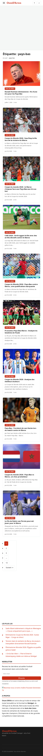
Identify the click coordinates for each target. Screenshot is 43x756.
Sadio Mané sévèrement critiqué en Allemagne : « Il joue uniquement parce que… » (23, 629)
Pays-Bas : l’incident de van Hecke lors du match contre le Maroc (20, 429)
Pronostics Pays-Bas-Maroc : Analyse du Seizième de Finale (21, 331)
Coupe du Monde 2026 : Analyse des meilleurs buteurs (19, 380)
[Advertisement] (21, 28)
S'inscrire (21, 678)
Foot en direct (10, 88)
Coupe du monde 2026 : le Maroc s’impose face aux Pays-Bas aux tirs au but (20, 189)
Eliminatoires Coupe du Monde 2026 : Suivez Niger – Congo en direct (22, 636)
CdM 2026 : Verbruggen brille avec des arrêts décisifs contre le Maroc (21, 236)
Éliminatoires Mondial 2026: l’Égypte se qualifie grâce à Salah (23, 648)
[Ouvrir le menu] (4, 3)
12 (7, 563)
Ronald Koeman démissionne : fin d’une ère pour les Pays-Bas (21, 93)
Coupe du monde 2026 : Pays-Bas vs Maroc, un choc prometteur (19, 475)
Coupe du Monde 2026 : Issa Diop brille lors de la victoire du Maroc (21, 139)
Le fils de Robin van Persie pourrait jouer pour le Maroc (19, 522)
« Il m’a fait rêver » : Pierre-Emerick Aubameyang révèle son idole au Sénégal (21, 655)
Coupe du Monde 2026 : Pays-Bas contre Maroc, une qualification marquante (21, 285)
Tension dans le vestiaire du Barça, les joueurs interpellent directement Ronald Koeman (23, 642)
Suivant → (9, 567)
